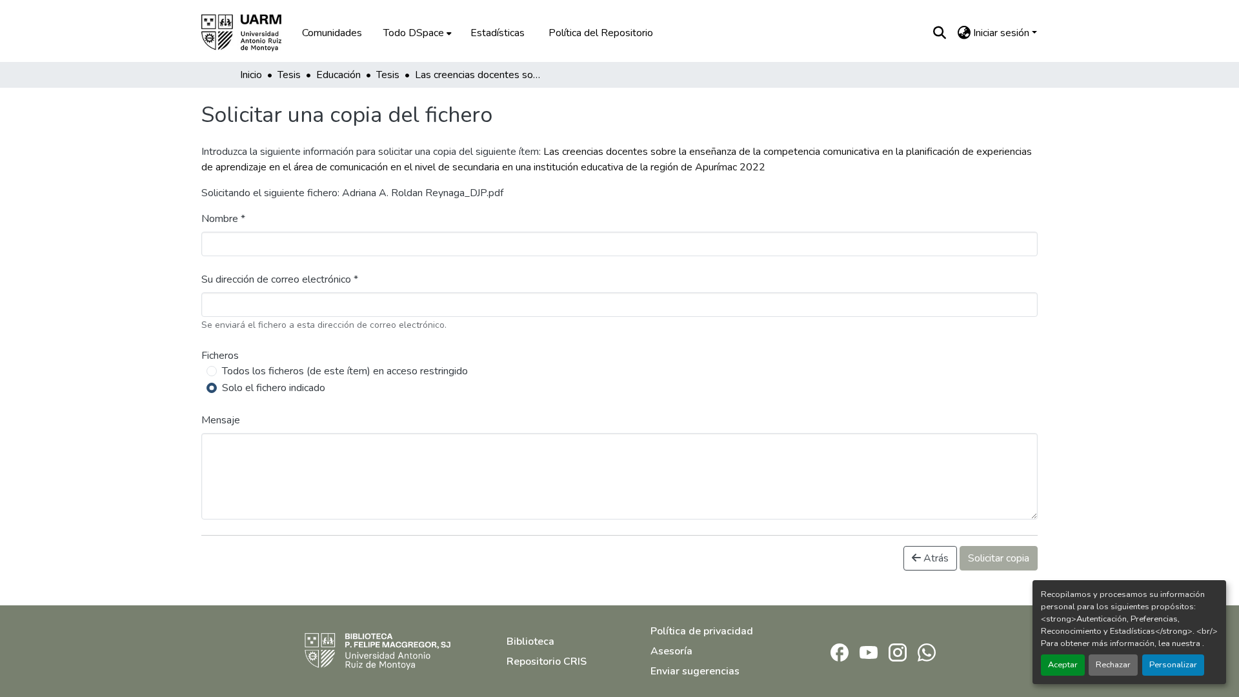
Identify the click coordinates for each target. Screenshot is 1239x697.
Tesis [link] (289, 75)
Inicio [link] (251, 75)
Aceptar (1063, 665)
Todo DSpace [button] (413, 33)
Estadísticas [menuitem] (497, 33)
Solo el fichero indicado (273, 388)
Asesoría (671, 651)
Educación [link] (338, 75)
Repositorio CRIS (547, 661)
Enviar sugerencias (695, 671)
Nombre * (223, 219)
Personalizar (1173, 665)
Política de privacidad (701, 631)
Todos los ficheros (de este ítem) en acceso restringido (345, 371)
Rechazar (1113, 665)
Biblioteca (530, 641)
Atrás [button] (935, 558)
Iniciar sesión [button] (1002, 33)
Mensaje (220, 420)
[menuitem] (416, 33)
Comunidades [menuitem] (332, 33)
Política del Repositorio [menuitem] (601, 33)
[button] (250, 33)
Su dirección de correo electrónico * (279, 279)
